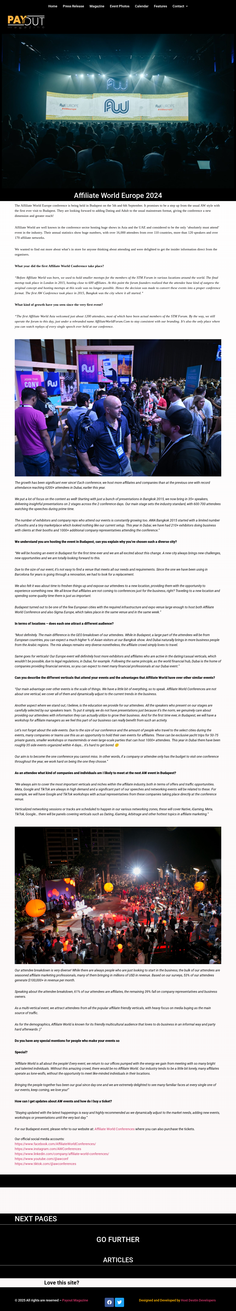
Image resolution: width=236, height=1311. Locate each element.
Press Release (73, 6)
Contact (178, 6)
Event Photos (119, 6)
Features (160, 6)
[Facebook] (109, 1302)
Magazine (97, 6)
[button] (180, 6)
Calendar (141, 6)
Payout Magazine (75, 1300)
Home (52, 6)
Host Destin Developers (198, 1300)
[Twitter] (119, 1302)
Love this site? (61, 1283)
